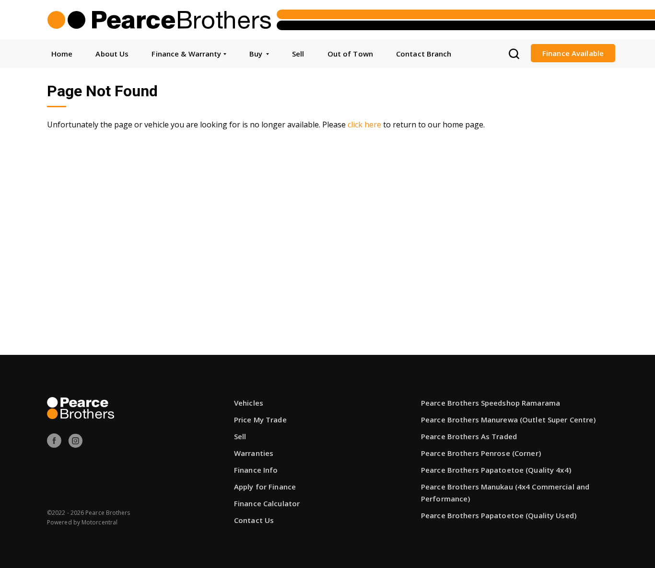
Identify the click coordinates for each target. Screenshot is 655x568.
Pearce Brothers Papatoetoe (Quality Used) (498, 515)
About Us (112, 53)
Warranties (253, 453)
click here (364, 124)
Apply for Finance (265, 486)
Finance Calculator (267, 503)
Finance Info (256, 470)
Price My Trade (260, 419)
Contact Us (254, 520)
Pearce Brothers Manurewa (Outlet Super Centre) (508, 419)
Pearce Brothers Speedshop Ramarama (490, 403)
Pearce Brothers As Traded (469, 436)
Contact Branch (424, 53)
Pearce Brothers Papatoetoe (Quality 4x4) (496, 470)
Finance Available (573, 53)
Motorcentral (99, 522)
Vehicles (248, 403)
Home (61, 53)
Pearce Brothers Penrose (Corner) (481, 453)
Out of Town (350, 53)
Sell (298, 53)
